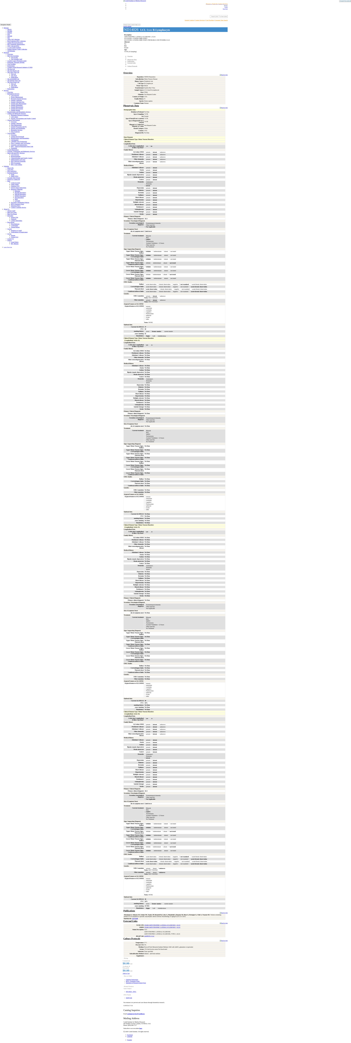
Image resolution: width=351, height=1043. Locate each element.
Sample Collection (16, 123)
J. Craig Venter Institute (14, 47)
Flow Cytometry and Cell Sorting (20, 143)
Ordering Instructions (132, 979)
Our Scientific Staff (16, 59)
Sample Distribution (16, 105)
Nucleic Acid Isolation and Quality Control (23, 118)
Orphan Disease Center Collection (17, 49)
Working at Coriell (16, 230)
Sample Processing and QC (19, 127)
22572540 (135, 918)
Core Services (15, 95)
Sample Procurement (17, 108)
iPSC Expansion (15, 163)
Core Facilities (210, 20)
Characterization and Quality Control (21, 158)
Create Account (15, 183)
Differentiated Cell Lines (18, 159)
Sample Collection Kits (17, 102)
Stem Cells (10, 168)
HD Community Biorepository (16, 44)
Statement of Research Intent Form (136, 983)
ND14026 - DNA (131, 991)
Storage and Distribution (18, 128)
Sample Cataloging (16, 100)
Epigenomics (11, 66)
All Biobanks (11, 51)
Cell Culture (14, 117)
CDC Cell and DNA (13, 46)
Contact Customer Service (18, 207)
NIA (8, 34)
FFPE (12, 174)
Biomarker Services (16, 130)
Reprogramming (15, 156)
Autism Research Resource (15, 42)
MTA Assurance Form (17, 204)
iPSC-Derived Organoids (18, 161)
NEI (8, 38)
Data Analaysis (15, 131)
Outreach (13, 219)
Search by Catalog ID (13, 179)
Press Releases (15, 224)
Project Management (17, 97)
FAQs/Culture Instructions (18, 187)
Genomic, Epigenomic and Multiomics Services (21, 151)
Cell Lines (10, 169)
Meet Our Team (11, 212)
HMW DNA (14, 176)
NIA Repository (19, 197)
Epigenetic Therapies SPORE (15, 62)
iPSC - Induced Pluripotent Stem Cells (22, 146)
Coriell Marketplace (13, 150)
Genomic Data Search (221, 20)
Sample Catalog (189, 20)
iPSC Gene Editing (16, 164)
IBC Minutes (14, 244)
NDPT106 (129, 998)
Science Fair (14, 217)
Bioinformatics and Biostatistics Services (19, 112)
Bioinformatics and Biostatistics (20, 138)
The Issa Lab (11, 69)
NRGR (9, 29)
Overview (10, 54)
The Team (14, 75)
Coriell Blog (14, 225)
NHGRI (9, 36)
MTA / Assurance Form (132, 981)
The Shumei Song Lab (13, 80)
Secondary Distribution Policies (20, 202)
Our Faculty (14, 57)
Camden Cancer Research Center (17, 61)
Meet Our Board (12, 214)
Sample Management (17, 107)
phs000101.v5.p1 (149, 936)
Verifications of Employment (19, 232)
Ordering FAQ (15, 186)
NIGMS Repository (20, 192)
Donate (13, 235)
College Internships (16, 220)
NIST (16, 199)
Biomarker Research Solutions (20, 115)
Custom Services (200, 20)
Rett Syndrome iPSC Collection (16, 41)
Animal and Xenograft (17, 136)
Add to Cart (126, 973)
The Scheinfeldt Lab (13, 79)
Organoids (14, 148)
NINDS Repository (20, 196)
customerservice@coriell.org (136, 1014)
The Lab (13, 74)
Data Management (16, 125)
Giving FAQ (14, 237)
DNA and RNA (12, 171)
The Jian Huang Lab (13, 70)
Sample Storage (15, 110)
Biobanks (17, 191)
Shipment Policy (15, 206)
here (140, 1028)
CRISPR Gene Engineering (19, 141)
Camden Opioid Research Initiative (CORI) (19, 67)
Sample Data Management (18, 103)
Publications (14, 77)
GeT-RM (17, 201)
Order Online (15, 184)
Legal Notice (14, 242)
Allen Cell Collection (13, 39)
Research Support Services (18, 99)
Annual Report (15, 227)
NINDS (9, 33)
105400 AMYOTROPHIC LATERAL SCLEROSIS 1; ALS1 (162, 925)
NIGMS (9, 31)
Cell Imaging (14, 140)
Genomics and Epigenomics (19, 145)
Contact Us (10, 239)
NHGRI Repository (20, 194)
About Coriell (11, 211)
